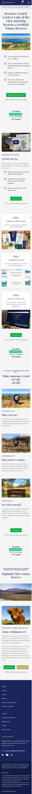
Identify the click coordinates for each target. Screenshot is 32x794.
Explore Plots (16, 198)
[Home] (8, 2)
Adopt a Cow (22, 667)
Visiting (4, 694)
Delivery (4, 698)
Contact (4, 690)
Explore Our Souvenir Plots (16, 95)
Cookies (4, 725)
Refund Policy (6, 721)
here (20, 227)
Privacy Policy (6, 729)
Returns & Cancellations (9, 702)
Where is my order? (8, 706)
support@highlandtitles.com (15, 751)
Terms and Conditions (8, 717)
